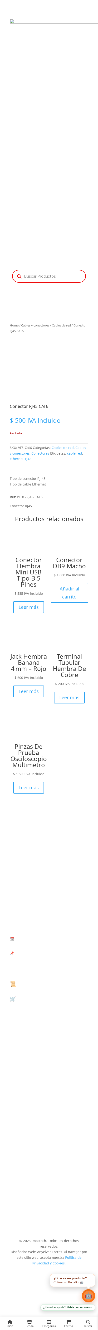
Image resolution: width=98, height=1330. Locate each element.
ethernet (17, 458)
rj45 (28, 458)
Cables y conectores (35, 325)
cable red (74, 453)
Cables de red (61, 325)
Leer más (29, 607)
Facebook (49, 1097)
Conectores (40, 453)
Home (14, 325)
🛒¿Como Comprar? (34, 998)
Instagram (49, 1196)
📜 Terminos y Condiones (41, 983)
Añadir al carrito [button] (69, 593)
